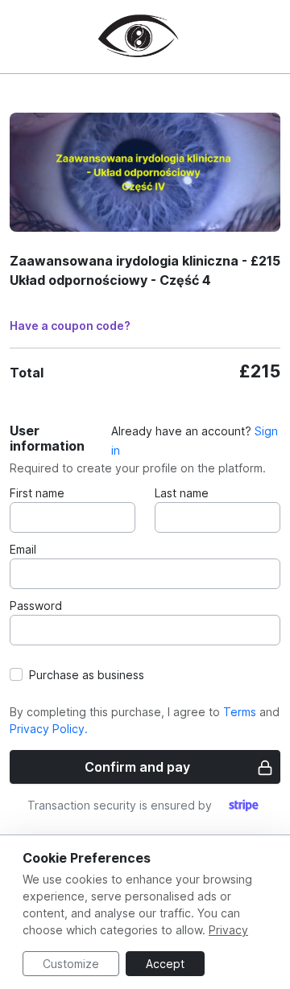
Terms (239, 712)
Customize (71, 963)
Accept (165, 963)
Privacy (228, 930)
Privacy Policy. (49, 729)
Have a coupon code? (70, 325)
